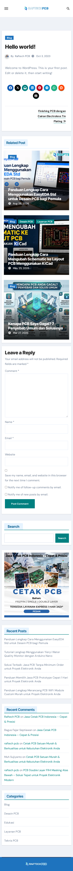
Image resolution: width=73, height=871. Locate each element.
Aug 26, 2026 (21, 203)
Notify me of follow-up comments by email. (34, 487)
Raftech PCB (22, 56)
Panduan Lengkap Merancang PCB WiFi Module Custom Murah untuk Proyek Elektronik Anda (34, 692)
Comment (12, 371)
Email (9, 438)
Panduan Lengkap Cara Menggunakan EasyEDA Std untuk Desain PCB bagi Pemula (34, 194)
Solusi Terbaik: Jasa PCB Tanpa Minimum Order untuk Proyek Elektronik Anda (34, 666)
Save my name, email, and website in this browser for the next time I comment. (36, 478)
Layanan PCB (45, 221)
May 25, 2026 (21, 268)
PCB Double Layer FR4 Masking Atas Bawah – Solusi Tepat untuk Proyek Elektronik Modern (36, 775)
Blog (9, 37)
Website (10, 454)
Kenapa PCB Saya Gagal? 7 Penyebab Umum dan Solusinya (35, 325)
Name (9, 422)
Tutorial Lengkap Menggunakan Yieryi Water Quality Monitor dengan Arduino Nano (32, 654)
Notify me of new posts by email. (28, 494)
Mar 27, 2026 (20, 333)
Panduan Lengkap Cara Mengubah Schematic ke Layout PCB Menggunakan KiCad (36, 259)
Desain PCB (26, 221)
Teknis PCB (11, 840)
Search (14, 527)
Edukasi (9, 822)
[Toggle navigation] (6, 8)
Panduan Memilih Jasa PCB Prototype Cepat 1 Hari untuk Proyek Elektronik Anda (36, 679)
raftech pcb (11, 743)
